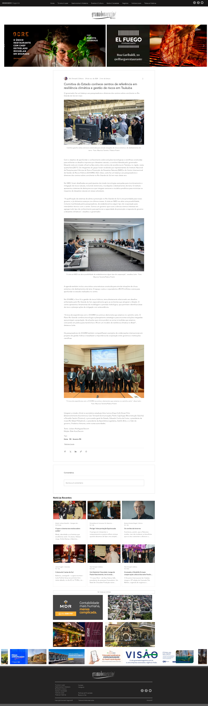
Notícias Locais (69, 444)
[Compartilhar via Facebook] (65, 451)
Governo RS (77, 439)
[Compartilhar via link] (81, 451)
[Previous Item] (4, 45)
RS (70, 439)
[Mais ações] (142, 78)
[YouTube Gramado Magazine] (202, 2)
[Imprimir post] (86, 451)
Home (66, 439)
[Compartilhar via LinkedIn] (76, 451)
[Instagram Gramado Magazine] (194, 2)
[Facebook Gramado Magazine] (198, 2)
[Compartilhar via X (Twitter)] (70, 451)
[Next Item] (203, 45)
